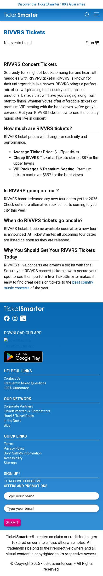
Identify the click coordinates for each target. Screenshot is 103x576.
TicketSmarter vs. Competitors (27, 411)
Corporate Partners (18, 406)
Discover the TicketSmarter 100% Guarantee (51, 4)
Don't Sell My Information (23, 453)
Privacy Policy (14, 448)
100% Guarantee (16, 388)
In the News (12, 421)
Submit (12, 523)
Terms (9, 444)
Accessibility (13, 458)
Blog (7, 425)
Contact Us (12, 378)
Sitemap (10, 463)
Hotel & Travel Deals (19, 416)
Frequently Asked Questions (25, 383)
